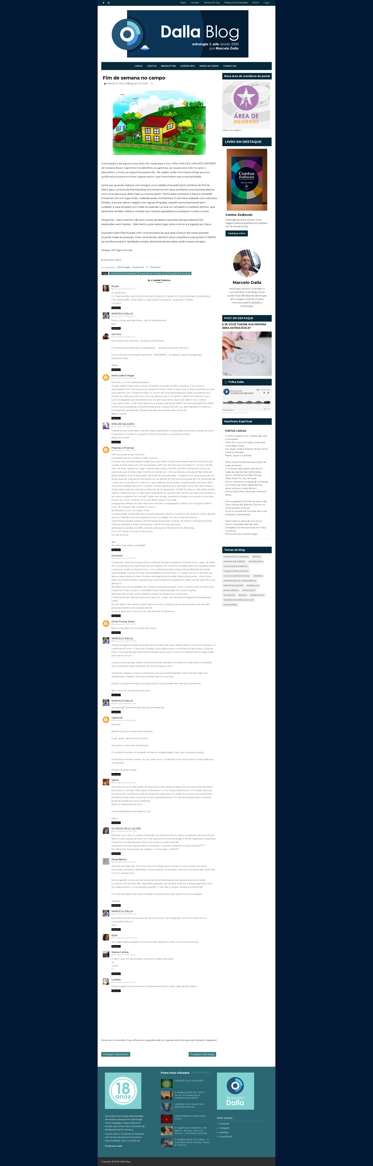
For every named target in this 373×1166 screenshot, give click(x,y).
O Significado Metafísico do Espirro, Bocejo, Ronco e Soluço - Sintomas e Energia (191, 1130)
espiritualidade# (129, 273)
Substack (224, 1132)
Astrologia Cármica (236, 557)
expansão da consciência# (153, 273)
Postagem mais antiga (202, 1054)
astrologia (256, 561)
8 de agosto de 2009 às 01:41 (124, 558)
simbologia (257, 595)
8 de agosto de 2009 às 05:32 (124, 703)
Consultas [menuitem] (229, 66)
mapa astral (231, 590)
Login (266, 2)
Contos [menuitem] (151, 66)
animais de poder (234, 561)
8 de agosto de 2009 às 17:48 (124, 914)
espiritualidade (233, 585)
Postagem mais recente (115, 1054)
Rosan (115, 286)
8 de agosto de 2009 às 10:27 (124, 783)
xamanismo (230, 605)
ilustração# (185, 273)
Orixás (256, 557)
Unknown (117, 717)
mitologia (249, 590)
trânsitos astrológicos (239, 600)
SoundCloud (225, 1136)
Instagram (224, 1128)
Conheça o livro (237, 233)
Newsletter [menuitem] (168, 66)
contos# (114, 273)
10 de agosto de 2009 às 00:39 (125, 938)
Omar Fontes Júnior (123, 621)
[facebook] (103, 3)
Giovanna (117, 555)
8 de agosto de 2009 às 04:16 (124, 624)
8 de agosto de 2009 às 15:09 (124, 831)
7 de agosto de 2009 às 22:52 (124, 427)
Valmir (115, 780)
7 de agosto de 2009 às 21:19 (124, 316)
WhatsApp (123, 267)
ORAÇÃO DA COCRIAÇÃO (189, 1080)
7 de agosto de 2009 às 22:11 (124, 337)
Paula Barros (119, 859)
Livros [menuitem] (138, 66)
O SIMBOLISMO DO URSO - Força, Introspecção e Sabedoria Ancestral (190, 1095)
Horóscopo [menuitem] (188, 66)
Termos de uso (212, 2)
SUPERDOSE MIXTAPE (241, 413)
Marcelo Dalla (226, 413)
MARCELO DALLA (122, 313)
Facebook (138, 267)
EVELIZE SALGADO (122, 424)
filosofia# (172, 273)
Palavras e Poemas (122, 448)
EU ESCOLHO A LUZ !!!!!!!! (126, 828)
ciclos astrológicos (237, 576)
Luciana (116, 979)
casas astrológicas (236, 571)
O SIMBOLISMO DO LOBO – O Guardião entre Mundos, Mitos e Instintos (192, 1142)
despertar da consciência (240, 581)
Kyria (114, 935)
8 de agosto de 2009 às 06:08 (125, 720)
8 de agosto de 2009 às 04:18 (124, 641)
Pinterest (155, 267)
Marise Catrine (120, 952)
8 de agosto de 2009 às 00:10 (124, 450)
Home (255, 2)
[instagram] (108, 3)
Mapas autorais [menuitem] (209, 66)
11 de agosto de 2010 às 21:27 (124, 982)
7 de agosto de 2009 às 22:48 (124, 378)
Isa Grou (116, 334)
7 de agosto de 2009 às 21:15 (124, 289)
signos (243, 595)
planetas (229, 595)
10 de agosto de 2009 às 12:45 (124, 955)
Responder (116, 308)
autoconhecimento (236, 566)
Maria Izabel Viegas (122, 375)
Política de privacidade (236, 2)
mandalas (253, 585)
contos (258, 576)
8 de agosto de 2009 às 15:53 (124, 862)
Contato (195, 2)
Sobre (183, 2)
